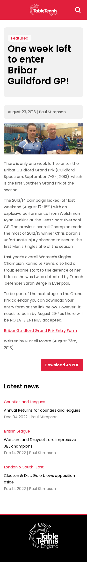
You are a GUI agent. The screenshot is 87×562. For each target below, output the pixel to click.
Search (77, 10)
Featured (19, 38)
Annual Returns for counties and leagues (42, 410)
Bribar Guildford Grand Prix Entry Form (40, 330)
